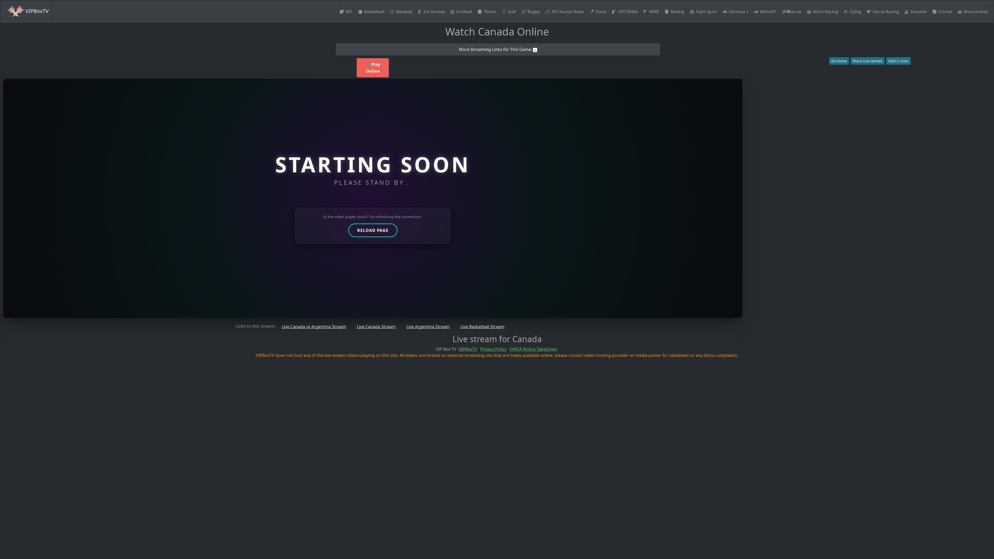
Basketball (374, 11)
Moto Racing (825, 11)
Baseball (404, 11)
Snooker (918, 11)
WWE (654, 11)
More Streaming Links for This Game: (496, 49)
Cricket (945, 11)
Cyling (855, 11)
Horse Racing (886, 11)
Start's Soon (898, 60)
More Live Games (867, 60)
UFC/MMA (628, 11)
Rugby (534, 11)
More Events (976, 11)
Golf (512, 11)
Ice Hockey (434, 11)
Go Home (839, 60)
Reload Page (373, 230)
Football (464, 11)
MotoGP (768, 11)
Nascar (795, 11)
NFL (349, 11)
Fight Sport (707, 11)
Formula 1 (739, 11)
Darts (601, 11)
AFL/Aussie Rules (568, 11)
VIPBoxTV (36, 11)
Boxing (677, 11)
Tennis (490, 11)
